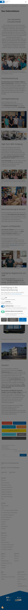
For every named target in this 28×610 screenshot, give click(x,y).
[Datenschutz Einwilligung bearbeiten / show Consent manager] (2, 607)
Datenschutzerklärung (16, 294)
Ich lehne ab (4, 319)
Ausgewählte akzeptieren (13, 319)
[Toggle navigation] (26, 2)
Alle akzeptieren (22, 319)
